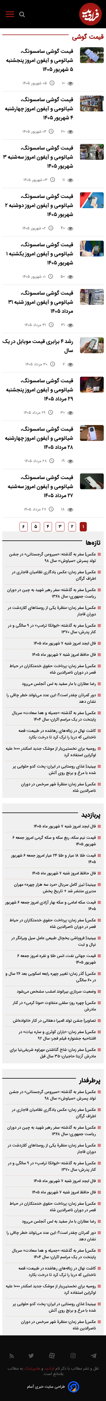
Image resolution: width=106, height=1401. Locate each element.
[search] (22, 16)
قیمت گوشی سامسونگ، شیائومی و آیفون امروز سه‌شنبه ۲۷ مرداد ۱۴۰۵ (40, 486)
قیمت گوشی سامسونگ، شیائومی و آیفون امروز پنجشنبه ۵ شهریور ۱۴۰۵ (39, 60)
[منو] (10, 15)
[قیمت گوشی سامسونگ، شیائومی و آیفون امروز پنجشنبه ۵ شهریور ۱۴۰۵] (92, 55)
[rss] (12, 1357)
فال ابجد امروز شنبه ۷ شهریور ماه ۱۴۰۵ (65, 643)
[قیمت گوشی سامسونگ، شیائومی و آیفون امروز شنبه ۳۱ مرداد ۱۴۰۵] (92, 297)
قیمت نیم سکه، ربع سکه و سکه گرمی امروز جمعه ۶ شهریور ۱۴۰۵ (54, 841)
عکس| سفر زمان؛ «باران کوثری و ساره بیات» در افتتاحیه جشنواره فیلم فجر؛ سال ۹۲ (57, 1035)
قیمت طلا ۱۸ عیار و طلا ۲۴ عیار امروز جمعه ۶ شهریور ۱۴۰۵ (53, 858)
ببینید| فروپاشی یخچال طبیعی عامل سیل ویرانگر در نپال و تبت (53, 941)
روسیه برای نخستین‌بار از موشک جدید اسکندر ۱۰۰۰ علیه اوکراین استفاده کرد (51, 751)
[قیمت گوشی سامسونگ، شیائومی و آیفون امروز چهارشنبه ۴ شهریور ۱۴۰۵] (92, 103)
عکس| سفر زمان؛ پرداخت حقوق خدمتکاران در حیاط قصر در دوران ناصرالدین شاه (53, 669)
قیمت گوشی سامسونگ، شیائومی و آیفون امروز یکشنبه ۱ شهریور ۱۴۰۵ (39, 254)
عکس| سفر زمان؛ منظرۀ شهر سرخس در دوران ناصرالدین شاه (58, 787)
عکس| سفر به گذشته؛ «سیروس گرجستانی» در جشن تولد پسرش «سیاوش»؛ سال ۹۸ (52, 557)
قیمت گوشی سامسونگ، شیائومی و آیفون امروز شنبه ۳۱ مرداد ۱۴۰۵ (40, 302)
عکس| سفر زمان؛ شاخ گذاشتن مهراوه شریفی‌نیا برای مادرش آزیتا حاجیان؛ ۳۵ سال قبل (53, 1053)
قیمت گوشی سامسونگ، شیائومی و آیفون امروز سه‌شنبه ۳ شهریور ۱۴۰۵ (38, 157)
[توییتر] (31, 1357)
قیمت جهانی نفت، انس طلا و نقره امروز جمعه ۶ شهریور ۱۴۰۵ (56, 959)
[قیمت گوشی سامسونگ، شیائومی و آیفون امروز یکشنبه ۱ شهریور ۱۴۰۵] (92, 249)
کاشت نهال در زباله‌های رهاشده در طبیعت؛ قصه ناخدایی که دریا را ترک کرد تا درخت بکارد (57, 734)
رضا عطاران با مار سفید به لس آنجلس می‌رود (59, 684)
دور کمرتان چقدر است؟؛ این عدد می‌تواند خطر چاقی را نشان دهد (51, 698)
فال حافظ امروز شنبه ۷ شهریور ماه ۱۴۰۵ (64, 655)
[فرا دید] (90, 14)
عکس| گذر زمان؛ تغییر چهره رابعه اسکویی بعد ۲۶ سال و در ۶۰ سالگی (50, 977)
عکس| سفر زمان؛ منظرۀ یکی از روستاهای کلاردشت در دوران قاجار (52, 611)
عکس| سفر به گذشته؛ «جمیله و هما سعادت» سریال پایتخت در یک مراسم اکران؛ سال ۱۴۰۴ (54, 716)
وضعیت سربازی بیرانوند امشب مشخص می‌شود (56, 991)
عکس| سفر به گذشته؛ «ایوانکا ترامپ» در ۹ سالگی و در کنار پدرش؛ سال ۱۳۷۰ (52, 628)
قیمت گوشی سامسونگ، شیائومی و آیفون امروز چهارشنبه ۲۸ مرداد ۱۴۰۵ (39, 438)
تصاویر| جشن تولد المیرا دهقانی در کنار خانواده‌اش (54, 1021)
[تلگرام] (93, 1357)
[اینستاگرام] (73, 1357)
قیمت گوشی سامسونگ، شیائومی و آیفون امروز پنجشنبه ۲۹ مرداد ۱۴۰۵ (39, 390)
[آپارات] (52, 1357)
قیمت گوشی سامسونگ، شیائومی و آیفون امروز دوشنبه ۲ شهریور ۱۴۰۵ (39, 205)
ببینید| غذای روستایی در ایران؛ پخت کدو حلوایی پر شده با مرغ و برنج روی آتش (54, 769)
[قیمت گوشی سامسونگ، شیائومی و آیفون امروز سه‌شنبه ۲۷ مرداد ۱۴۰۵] (92, 481)
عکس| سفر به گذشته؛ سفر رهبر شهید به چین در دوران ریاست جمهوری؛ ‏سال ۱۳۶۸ (51, 593)
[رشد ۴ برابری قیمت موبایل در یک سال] (92, 345)
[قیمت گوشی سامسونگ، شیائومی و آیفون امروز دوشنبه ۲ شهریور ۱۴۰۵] (92, 200)
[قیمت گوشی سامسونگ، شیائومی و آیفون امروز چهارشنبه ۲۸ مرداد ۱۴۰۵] (92, 433)
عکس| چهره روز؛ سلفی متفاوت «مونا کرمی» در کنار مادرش (54, 1006)
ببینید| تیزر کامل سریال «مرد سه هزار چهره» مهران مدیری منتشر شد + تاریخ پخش (55, 888)
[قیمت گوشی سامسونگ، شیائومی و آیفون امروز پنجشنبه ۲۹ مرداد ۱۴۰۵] (92, 385)
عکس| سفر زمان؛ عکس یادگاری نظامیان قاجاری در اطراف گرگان (54, 575)
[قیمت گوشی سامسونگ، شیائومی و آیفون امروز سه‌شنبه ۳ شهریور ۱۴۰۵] (92, 152)
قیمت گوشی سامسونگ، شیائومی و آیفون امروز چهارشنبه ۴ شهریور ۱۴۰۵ (39, 109)
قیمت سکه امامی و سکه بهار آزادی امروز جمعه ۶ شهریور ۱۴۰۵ (50, 905)
